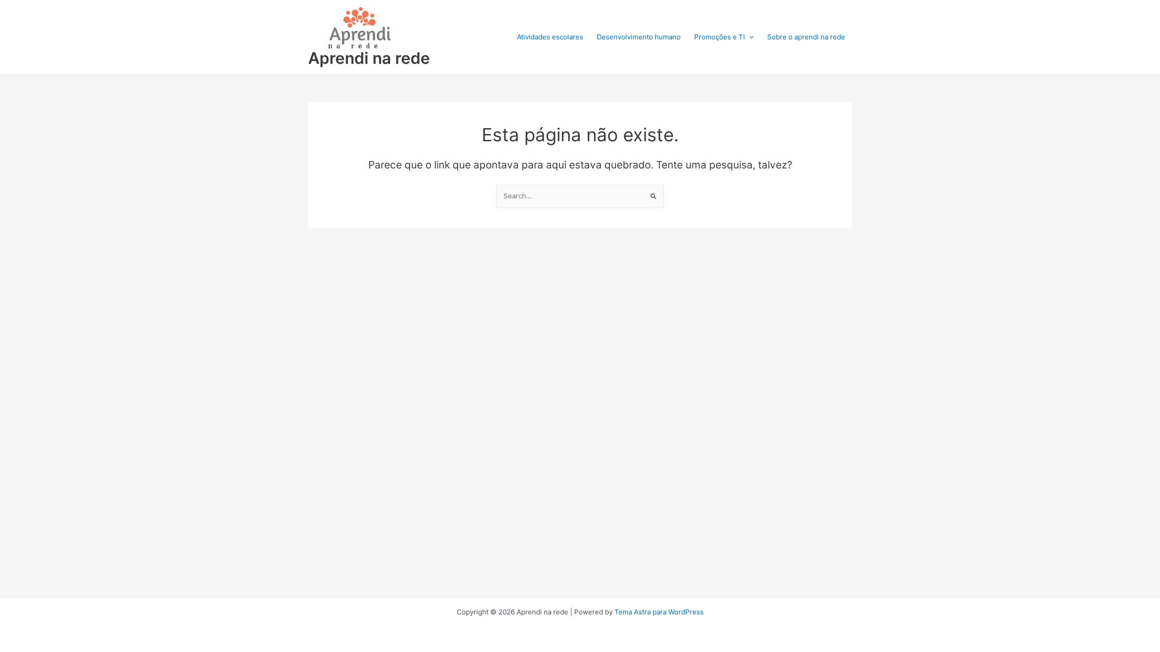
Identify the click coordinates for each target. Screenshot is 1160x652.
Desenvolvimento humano (639, 37)
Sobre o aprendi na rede (806, 37)
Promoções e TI (719, 37)
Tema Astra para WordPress (659, 612)
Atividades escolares (550, 37)
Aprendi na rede (369, 57)
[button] (749, 37)
